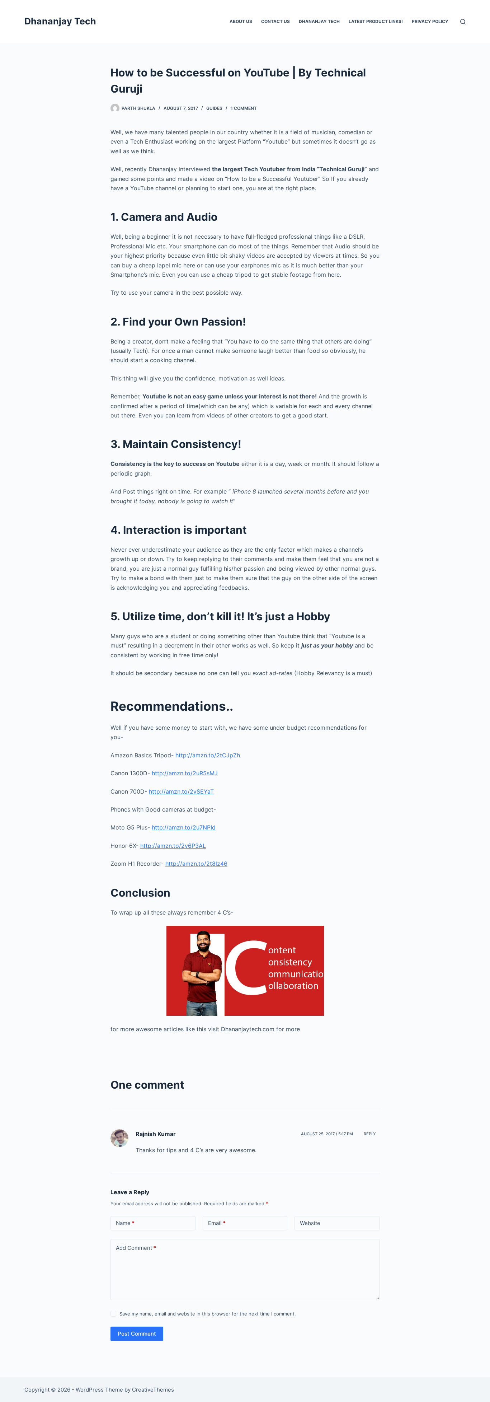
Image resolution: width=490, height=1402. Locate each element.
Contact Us (275, 21)
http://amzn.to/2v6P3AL (173, 845)
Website (310, 1223)
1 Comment (244, 108)
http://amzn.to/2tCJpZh (207, 755)
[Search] (463, 21)
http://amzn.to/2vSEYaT (181, 791)
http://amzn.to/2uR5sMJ (185, 773)
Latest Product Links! (376, 21)
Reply (370, 1133)
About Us (241, 21)
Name (125, 1223)
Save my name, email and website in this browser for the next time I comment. (207, 1314)
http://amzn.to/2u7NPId (184, 827)
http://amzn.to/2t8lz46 (196, 863)
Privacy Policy (430, 21)
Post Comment (137, 1333)
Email (217, 1223)
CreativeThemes (153, 1389)
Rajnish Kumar (156, 1133)
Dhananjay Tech (60, 21)
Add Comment (136, 1247)
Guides (214, 108)
